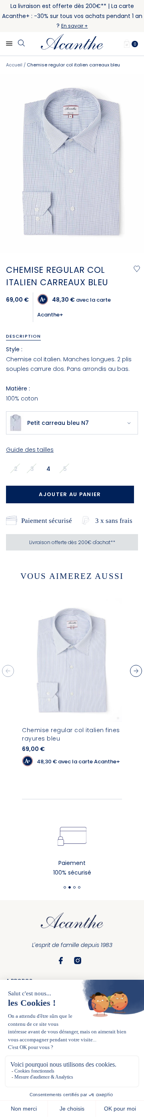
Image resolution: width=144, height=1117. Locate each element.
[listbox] (43, 468)
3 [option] (32, 469)
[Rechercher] (21, 44)
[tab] (26, 336)
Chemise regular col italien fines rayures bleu (71, 734)
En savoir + (74, 25)
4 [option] (48, 469)
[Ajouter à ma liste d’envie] (137, 269)
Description (23, 336)
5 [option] (65, 469)
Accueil (14, 65)
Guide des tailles (30, 450)
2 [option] (16, 469)
